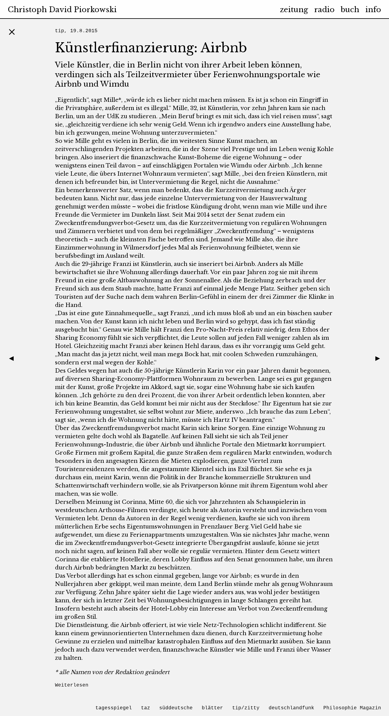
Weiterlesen (71, 685)
